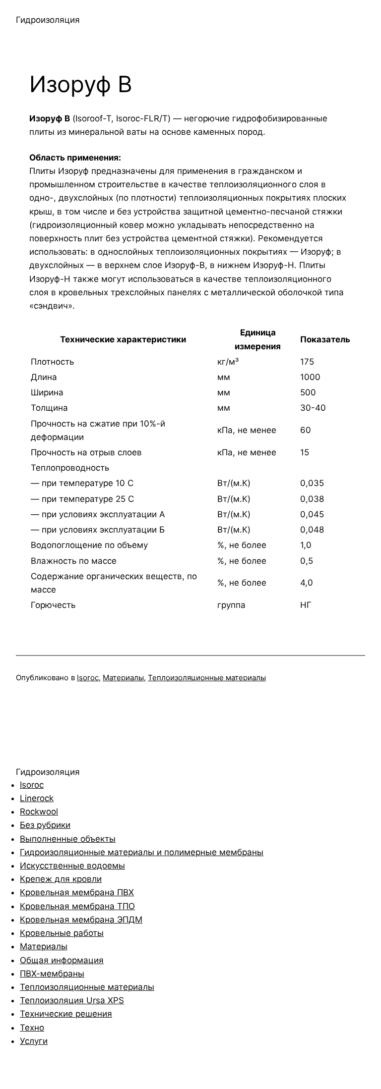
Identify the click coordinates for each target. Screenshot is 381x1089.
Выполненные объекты (68, 839)
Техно (32, 1028)
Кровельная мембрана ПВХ (77, 892)
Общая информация (62, 960)
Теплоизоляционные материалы (207, 677)
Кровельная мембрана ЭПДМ (81, 920)
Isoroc (88, 677)
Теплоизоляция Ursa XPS (72, 1000)
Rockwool (39, 812)
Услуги (34, 1041)
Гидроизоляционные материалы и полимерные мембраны (141, 852)
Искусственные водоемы (72, 866)
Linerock (37, 798)
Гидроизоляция (48, 20)
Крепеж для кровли (61, 879)
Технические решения (66, 1014)
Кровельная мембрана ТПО (77, 906)
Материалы (123, 677)
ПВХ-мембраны (52, 974)
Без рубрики (45, 825)
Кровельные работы (62, 933)
